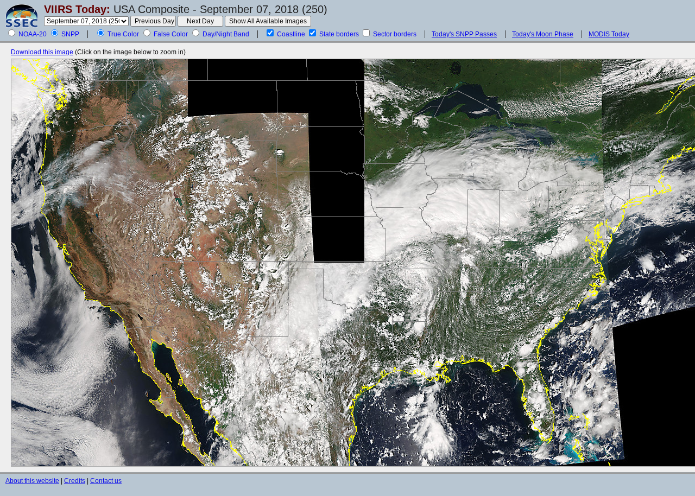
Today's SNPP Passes (464, 34)
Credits (74, 481)
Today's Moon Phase (542, 34)
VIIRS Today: (77, 9)
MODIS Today (609, 34)
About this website (32, 481)
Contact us (106, 481)
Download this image (42, 52)
